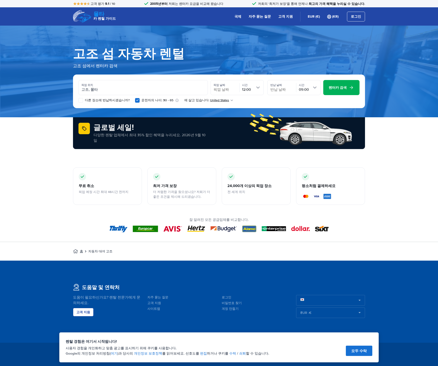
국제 (238, 16)
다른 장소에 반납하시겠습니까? (107, 100)
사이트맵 (153, 309)
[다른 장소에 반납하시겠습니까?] (80, 100)
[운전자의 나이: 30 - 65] (137, 100)
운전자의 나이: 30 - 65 (157, 100)
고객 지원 (285, 16)
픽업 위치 (87, 85)
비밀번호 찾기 (232, 303)
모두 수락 (359, 350)
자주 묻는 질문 (260, 16)
